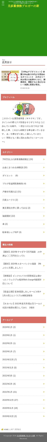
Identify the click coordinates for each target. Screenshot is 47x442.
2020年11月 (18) (10, 408)
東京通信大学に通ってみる (16, 208)
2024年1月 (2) (9, 327)
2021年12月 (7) (10, 359)
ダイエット (10, 175)
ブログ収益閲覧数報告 (14, 183)
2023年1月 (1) (9, 335)
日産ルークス (10, 200)
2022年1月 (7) (9, 351)
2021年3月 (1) (9, 375)
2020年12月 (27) (10, 400)
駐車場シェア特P (12, 232)
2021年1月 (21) (10, 392)
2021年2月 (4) (9, 384)
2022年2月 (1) (9, 343)
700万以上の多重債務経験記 (18, 159)
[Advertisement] (23, 33)
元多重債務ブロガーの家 (23, 5)
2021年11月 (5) (10, 367)
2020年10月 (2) (10, 416)
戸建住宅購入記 (12, 191)
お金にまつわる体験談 (15, 167)
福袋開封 (9, 216)
